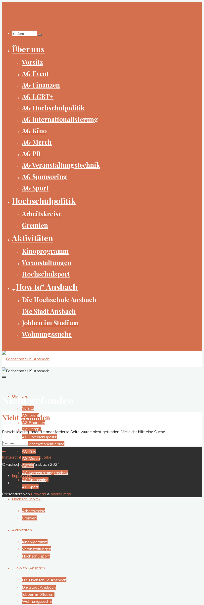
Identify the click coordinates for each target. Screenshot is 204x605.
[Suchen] (40, 35)
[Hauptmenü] (4, 377)
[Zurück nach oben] (4, 451)
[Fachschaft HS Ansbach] (26, 358)
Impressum (21, 475)
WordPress (61, 493)
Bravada (38, 493)
